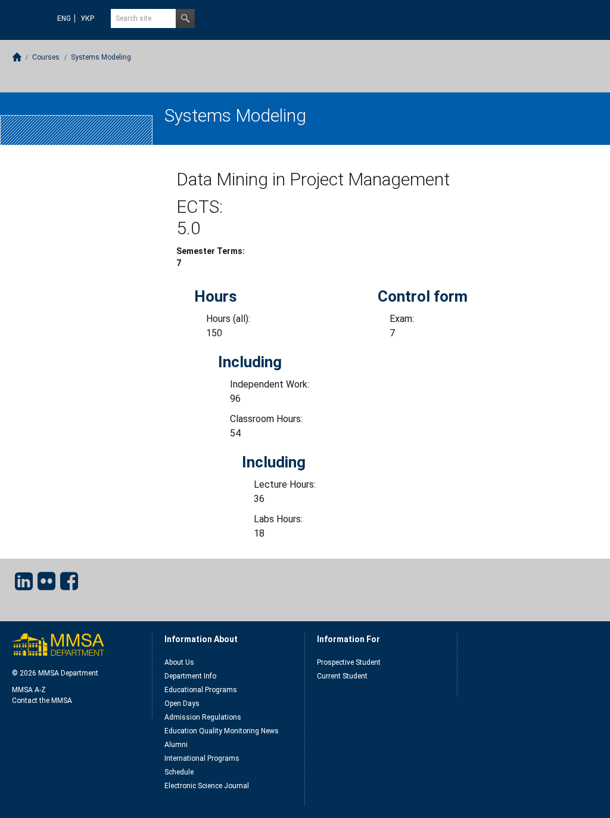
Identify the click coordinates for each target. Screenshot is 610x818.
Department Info (190, 676)
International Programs (201, 758)
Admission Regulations (202, 717)
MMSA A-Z (29, 690)
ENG (64, 18)
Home (17, 57)
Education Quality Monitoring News (221, 731)
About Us (179, 662)
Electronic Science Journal (206, 786)
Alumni (176, 744)
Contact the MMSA (42, 700)
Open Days (182, 703)
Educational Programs (200, 690)
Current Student (342, 676)
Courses (46, 57)
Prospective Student (349, 662)
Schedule (179, 772)
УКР (87, 18)
